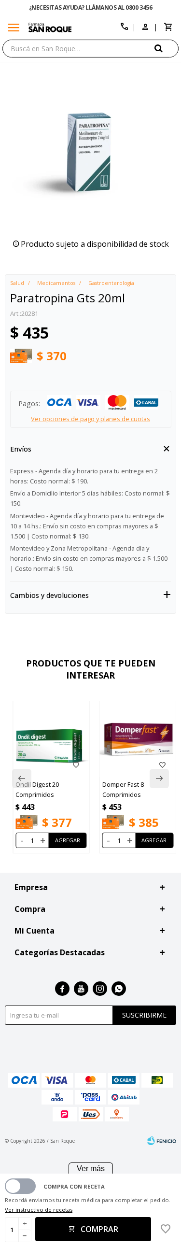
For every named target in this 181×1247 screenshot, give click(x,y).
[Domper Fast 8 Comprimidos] (138, 739)
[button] (166, 48)
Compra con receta (74, 1186)
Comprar (99, 1229)
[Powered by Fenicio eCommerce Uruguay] (161, 1141)
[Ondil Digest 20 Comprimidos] (51, 739)
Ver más (91, 1168)
